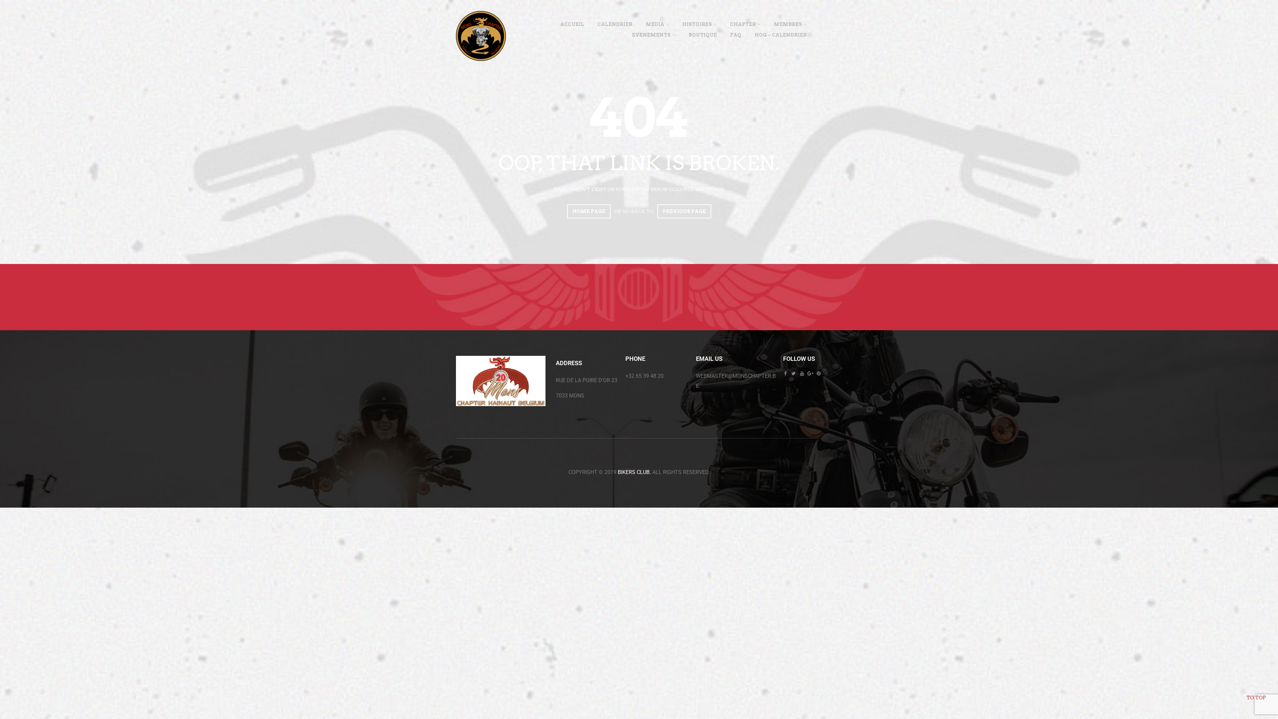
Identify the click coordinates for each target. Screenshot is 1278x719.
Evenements (651, 35)
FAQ (735, 35)
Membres (788, 24)
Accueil (572, 24)
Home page (588, 211)
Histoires (697, 24)
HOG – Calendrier (780, 35)
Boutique (703, 35)
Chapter (743, 24)
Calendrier (614, 24)
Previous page (684, 211)
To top (1256, 698)
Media (655, 24)
